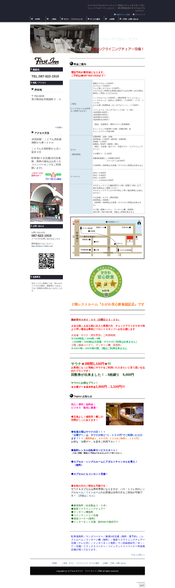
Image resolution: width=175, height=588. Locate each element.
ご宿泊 (52, 19)
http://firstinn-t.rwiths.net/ (42, 246)
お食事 (110, 19)
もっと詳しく (139, 555)
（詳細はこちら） (86, 495)
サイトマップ (140, 15)
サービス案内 (95, 19)
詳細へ (60, 127)
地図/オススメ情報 (123, 15)
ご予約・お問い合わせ (130, 19)
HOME (37, 19)
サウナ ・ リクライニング (73, 19)
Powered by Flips (141, 582)
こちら (57, 239)
